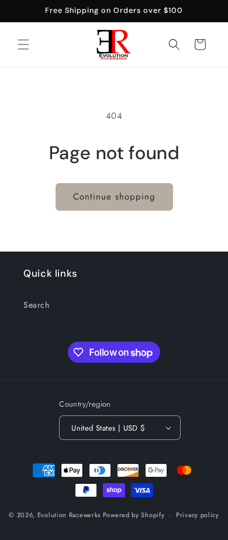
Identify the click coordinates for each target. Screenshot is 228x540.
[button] (23, 44)
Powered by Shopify (134, 515)
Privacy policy (197, 515)
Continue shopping (114, 196)
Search (36, 305)
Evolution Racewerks (69, 515)
